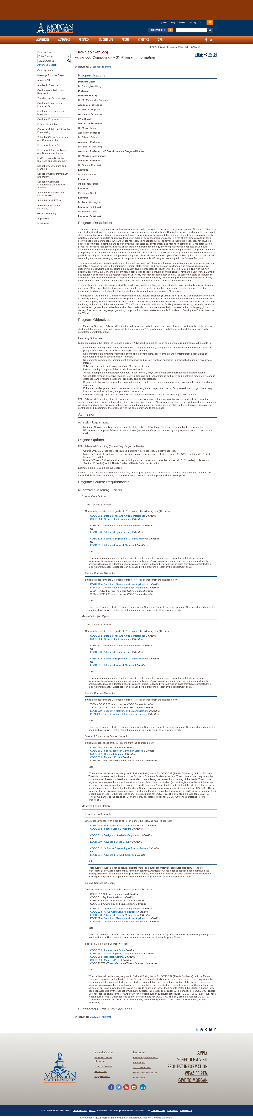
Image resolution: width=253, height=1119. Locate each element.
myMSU (163, 22)
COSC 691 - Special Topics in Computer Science (116, 750)
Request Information (187, 1066)
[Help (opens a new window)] (215, 55)
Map (96, 1076)
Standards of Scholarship (51, 98)
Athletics (143, 39)
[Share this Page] (206, 55)
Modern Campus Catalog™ (157, 1117)
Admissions (42, 39)
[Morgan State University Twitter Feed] (118, 1089)
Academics (64, 39)
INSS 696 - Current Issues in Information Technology (118, 587)
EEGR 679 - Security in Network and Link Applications (119, 584)
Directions (105, 1076)
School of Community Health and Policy (52, 175)
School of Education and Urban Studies (50, 194)
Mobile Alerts (139, 1078)
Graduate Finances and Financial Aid (50, 104)
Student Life (105, 39)
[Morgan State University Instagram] (133, 1089)
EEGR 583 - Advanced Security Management (114, 915)
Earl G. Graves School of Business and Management (52, 159)
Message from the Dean (50, 75)
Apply (173, 22)
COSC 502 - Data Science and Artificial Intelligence (117, 515)
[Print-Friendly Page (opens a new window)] (210, 55)
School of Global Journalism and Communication (52, 138)
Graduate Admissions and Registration (51, 92)
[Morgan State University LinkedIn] (142, 1089)
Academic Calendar (48, 85)
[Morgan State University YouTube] (126, 1089)
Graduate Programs (48, 119)
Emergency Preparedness (145, 1057)
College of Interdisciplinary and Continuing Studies (51, 151)
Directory (192, 22)
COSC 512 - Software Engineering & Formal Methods (119, 538)
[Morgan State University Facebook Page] (111, 1089)
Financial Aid (100, 1071)
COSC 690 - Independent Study (107, 747)
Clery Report (139, 1062)
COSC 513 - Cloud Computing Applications (113, 911)
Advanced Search (47, 64)
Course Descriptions (48, 124)
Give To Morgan (193, 1080)
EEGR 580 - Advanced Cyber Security (110, 532)
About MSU (43, 80)
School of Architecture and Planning (51, 167)
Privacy (92, 1110)
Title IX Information (142, 1067)
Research (84, 39)
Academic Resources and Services (51, 112)
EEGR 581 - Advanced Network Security (112, 545)
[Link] (210, 22)
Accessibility (186, 1110)
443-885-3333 (158, 1110)
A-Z (201, 22)
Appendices (43, 218)
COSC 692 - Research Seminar (107, 754)
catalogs (87, 1117)
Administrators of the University (48, 207)
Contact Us (172, 1110)
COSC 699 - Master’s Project (106, 757)
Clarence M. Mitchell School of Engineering (53, 131)
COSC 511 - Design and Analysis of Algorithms (115, 525)
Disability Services (103, 1066)
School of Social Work (49, 200)
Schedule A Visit (192, 1059)
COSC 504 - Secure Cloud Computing (110, 519)
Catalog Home (45, 70)
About (125, 39)
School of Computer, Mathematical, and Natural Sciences (51, 184)
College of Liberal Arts (49, 145)
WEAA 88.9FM (196, 1073)
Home (62, 27)
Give (160, 39)
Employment (139, 1052)
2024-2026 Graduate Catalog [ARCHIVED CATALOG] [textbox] (175, 47)
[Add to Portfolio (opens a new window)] (201, 55)
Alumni (182, 22)
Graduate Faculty (46, 213)
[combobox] (182, 47)
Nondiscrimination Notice (145, 1073)
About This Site (80, 1110)
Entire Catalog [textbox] (45, 56)
